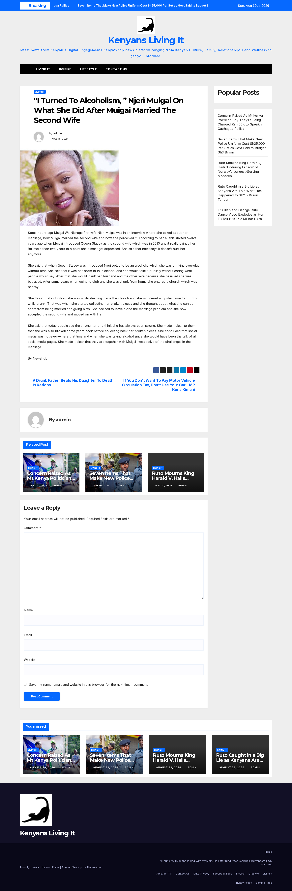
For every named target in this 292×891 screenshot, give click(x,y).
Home (268, 851)
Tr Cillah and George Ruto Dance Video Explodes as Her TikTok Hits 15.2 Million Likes (241, 214)
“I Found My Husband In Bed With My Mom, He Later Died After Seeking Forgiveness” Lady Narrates (216, 862)
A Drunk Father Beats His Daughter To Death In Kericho (73, 382)
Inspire (65, 69)
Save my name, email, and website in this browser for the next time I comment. (88, 685)
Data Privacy (201, 873)
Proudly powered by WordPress (40, 867)
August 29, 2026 (43, 767)
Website (30, 660)
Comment (32, 528)
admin (57, 133)
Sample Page (264, 882)
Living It (43, 69)
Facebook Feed (222, 873)
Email (28, 635)
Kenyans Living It (146, 40)
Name (28, 610)
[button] (269, 69)
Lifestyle (88, 69)
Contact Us (116, 69)
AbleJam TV (164, 873)
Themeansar (94, 867)
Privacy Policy (243, 882)
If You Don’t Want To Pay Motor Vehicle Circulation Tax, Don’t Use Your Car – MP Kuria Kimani (158, 385)
